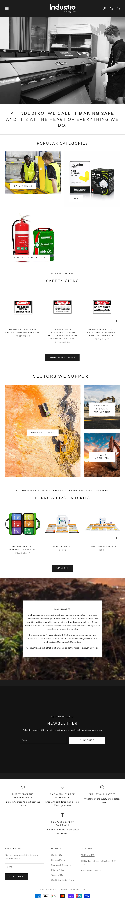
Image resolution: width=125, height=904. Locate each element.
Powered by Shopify (73, 889)
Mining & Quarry (42, 432)
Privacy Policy (57, 870)
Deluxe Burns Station (102, 546)
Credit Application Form (62, 880)
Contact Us (56, 855)
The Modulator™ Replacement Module (23, 547)
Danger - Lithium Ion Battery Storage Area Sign (23, 331)
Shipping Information (61, 865)
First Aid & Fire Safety (30, 257)
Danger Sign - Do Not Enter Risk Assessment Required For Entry (102, 332)
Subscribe (87, 740)
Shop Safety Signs (62, 357)
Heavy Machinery (102, 457)
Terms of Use (57, 875)
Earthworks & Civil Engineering (102, 409)
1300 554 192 (88, 855)
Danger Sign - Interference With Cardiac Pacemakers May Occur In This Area (62, 334)
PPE (76, 198)
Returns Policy (58, 860)
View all (63, 568)
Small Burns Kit (62, 546)
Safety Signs (23, 186)
